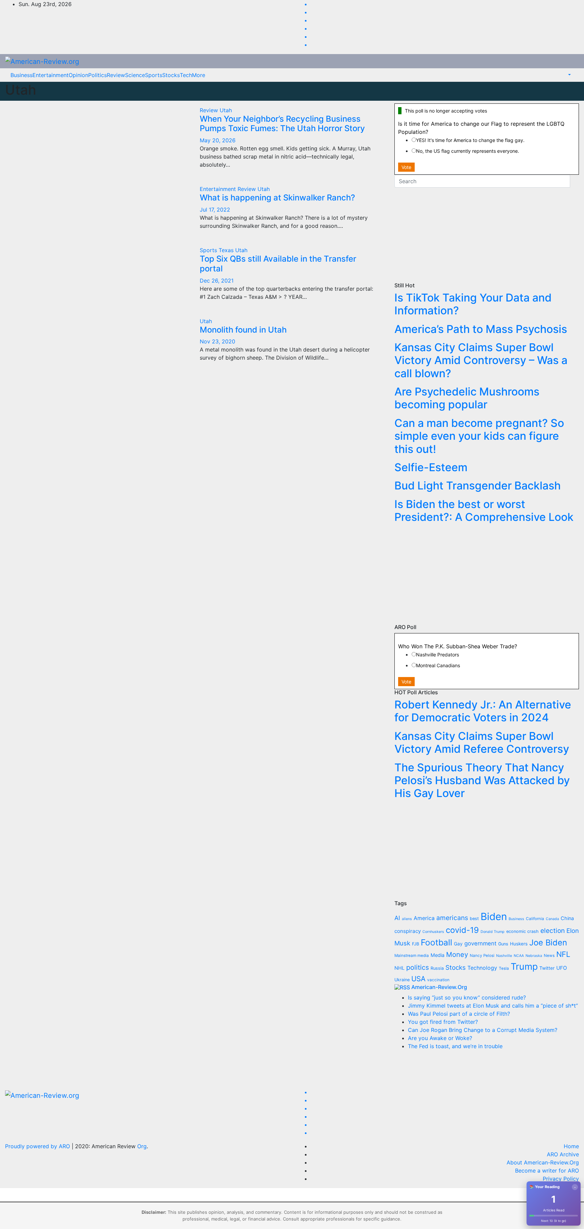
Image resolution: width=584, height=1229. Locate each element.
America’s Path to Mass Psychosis (480, 329)
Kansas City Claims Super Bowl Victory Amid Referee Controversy (481, 742)
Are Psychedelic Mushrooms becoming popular (466, 398)
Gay (458, 943)
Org (142, 1146)
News (549, 955)
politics (417, 967)
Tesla (504, 968)
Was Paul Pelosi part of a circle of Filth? (459, 1013)
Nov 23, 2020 (217, 341)
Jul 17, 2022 (215, 209)
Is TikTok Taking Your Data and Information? (473, 304)
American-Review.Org (439, 987)
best (474, 918)
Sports (153, 75)
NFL (563, 954)
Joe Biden (548, 942)
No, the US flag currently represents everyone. (467, 151)
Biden (494, 916)
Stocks (171, 75)
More (198, 75)
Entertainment (50, 75)
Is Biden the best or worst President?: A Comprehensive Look (484, 511)
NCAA (519, 956)
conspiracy (407, 931)
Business (21, 75)
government (480, 943)
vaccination (438, 980)
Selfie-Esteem (430, 467)
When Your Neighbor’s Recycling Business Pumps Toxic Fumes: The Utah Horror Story (282, 124)
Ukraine (402, 979)
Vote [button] (406, 167)
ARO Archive (563, 1154)
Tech (186, 75)
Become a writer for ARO (547, 1170)
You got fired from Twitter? (443, 1021)
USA (418, 978)
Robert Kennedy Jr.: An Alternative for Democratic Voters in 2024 (482, 711)
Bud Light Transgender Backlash (477, 485)
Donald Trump (493, 932)
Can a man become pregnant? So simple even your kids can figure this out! (479, 436)
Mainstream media (411, 955)
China (567, 918)
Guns (503, 943)
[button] (569, 75)
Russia (437, 968)
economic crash (522, 931)
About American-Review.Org (543, 1162)
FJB (415, 943)
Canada (552, 919)
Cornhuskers (433, 932)
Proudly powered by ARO (38, 1146)
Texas (227, 250)
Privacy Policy (561, 1178)
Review (116, 75)
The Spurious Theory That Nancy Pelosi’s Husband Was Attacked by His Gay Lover (482, 780)
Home (571, 1146)
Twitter (547, 968)
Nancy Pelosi (482, 955)
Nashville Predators (437, 654)
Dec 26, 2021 (217, 280)
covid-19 (462, 930)
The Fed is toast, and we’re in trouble (455, 1046)
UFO (561, 968)
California (535, 918)
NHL (399, 968)
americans (452, 918)
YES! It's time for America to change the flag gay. (470, 140)
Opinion (78, 75)
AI (397, 917)
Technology (482, 968)
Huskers (519, 943)
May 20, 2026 (218, 140)
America (424, 918)
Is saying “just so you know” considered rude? (467, 997)
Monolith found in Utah (243, 330)
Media (437, 955)
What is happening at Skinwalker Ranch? (277, 197)
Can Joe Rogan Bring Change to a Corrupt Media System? (482, 1030)
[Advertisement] (486, 235)
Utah (226, 110)
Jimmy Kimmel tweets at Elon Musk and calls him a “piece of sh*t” (493, 1005)
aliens (407, 919)
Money (457, 954)
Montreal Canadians (438, 665)
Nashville (504, 956)
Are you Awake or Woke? (440, 1038)
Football (436, 942)
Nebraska (534, 956)
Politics (97, 75)
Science (135, 75)
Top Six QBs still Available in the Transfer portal (278, 263)
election (552, 930)
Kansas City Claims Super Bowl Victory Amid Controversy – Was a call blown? (480, 360)
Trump (524, 966)
